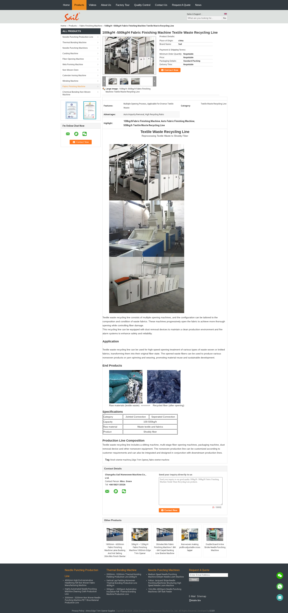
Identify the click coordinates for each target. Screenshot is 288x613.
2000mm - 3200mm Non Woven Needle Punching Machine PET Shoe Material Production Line (82, 600)
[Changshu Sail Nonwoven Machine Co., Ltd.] (72, 16)
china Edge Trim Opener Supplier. (101, 611)
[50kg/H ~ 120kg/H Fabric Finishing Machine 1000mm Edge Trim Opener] (140, 534)
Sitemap (201, 596)
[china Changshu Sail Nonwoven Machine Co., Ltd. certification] (71, 110)
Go (224, 18)
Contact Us (161, 4)
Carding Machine (70, 53)
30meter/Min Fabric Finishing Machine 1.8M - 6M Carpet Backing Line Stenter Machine (165, 549)
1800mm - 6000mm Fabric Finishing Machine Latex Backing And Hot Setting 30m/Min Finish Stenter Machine (115, 552)
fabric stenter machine (159, 460)
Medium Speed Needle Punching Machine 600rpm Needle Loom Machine (166, 575)
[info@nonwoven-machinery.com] (280, 597)
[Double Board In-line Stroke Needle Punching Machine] (214, 534)
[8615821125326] (280, 586)
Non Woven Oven (70, 70)
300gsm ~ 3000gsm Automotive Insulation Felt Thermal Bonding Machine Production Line (121, 591)
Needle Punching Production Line (77, 37)
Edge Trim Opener (140, 460)
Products (79, 4)
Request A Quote (181, 4)
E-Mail (192, 596)
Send (194, 579)
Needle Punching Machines (75, 48)
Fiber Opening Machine (73, 59)
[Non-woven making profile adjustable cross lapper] (190, 534)
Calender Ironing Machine (74, 75)
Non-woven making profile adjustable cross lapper (189, 547)
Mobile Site (196, 600)
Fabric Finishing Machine (91, 26)
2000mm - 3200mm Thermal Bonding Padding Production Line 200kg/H (123, 575)
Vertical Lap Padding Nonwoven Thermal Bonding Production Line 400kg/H (121, 583)
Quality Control (142, 4)
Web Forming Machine (72, 64)
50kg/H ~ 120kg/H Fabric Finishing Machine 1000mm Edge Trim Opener (140, 549)
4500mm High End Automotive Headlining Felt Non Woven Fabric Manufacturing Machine (80, 583)
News (198, 4)
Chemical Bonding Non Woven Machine (76, 93)
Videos (92, 4)
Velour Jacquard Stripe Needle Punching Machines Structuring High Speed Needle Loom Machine (164, 583)
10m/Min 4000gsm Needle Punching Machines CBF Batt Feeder (164, 590)
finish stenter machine (120, 460)
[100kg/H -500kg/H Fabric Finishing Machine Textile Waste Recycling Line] (129, 55)
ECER (212, 611)
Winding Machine (70, 81)
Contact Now (171, 70)
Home (66, 4)
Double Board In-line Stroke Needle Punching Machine (215, 547)
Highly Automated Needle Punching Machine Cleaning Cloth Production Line (81, 591)
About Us (106, 4)
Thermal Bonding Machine (74, 42)
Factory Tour (123, 4)
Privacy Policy (78, 611)
